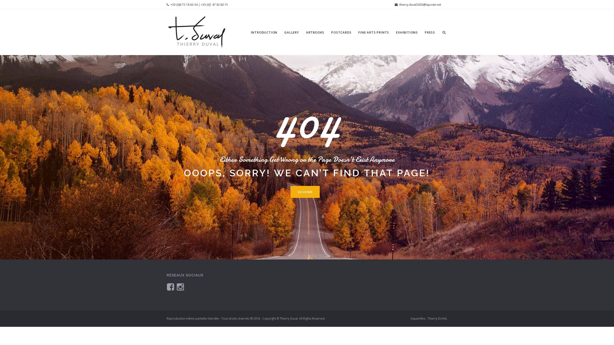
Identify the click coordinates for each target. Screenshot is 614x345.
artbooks (315, 32)
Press (430, 32)
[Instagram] (180, 286)
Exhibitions (407, 32)
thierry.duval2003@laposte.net (420, 5)
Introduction (264, 32)
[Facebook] (170, 286)
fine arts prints (373, 32)
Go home (305, 192)
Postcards (341, 32)
